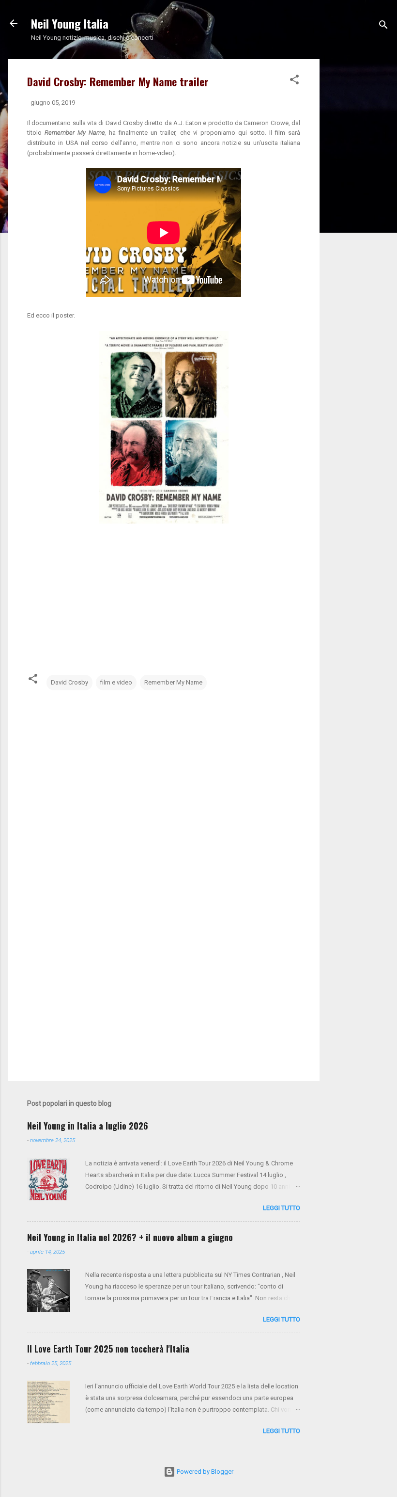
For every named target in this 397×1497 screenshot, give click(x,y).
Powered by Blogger (204, 1471)
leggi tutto (281, 1207)
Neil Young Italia (69, 23)
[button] (294, 81)
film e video (116, 682)
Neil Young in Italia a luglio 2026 (87, 1125)
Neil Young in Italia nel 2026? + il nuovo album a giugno (130, 1237)
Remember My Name (173, 682)
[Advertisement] (358, 204)
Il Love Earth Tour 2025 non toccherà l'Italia (108, 1348)
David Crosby (69, 682)
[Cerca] (383, 26)
